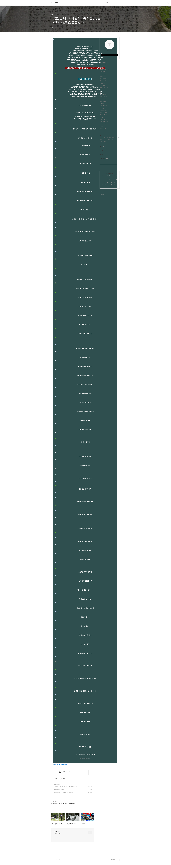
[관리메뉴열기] (169, 2)
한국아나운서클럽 (104, 94)
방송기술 (102, 92)
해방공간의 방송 (103, 76)
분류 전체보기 (104, 62)
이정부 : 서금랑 (103, 112)
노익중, (112, 139)
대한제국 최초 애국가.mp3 (60, 764)
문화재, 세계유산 (104, 99)
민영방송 (102, 83)
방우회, (103, 139)
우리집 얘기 (103, 128)
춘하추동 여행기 (104, 121)
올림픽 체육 (103, 101)
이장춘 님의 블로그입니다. (58, 833)
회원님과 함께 (103, 119)
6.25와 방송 (103, 80)
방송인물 (102, 71)
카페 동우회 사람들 (104, 123)
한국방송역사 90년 (104, 64)
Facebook (102, 158)
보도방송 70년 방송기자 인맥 (59, 789)
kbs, (100, 137)
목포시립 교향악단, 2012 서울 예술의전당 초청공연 (63, 792)
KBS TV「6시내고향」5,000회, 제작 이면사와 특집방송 (64, 790)
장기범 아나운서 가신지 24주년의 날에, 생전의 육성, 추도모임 (65, 786)
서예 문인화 (102, 117)
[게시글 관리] (59, 779)
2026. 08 (110, 173)
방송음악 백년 (103, 105)
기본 (54, 784)
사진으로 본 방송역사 (104, 69)
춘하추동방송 (54, 2)
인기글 (104, 146)
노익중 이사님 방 (104, 110)
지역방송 (102, 85)
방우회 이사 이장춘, (103, 141)
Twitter (106, 158)
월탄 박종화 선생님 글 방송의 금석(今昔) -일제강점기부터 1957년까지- (66, 787)
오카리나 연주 (103, 108)
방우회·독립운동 (104, 87)
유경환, (110, 137)
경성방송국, (114, 137)
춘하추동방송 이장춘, (105, 137)
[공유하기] (58, 779)
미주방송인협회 (103, 96)
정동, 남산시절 (103, 78)
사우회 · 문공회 (103, 89)
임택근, (118, 137)
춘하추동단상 (103, 126)
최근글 (101, 146)
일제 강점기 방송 (103, 74)
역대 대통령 (102, 103)
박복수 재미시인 (103, 114)
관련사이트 (113, 859)
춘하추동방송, (107, 139)
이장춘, (101, 139)
